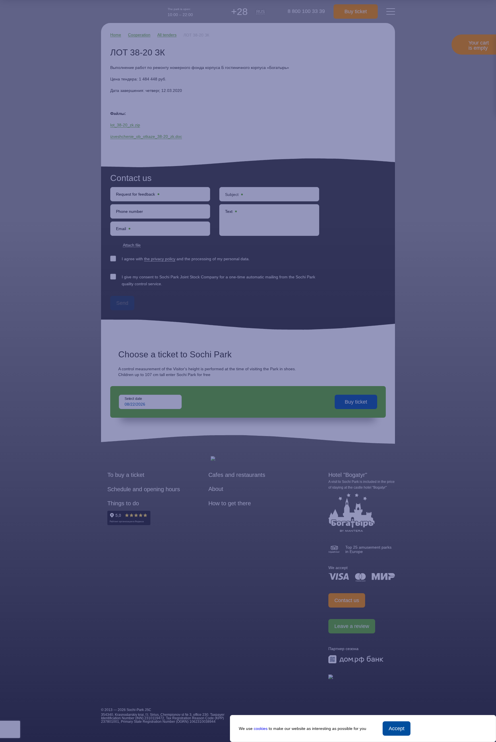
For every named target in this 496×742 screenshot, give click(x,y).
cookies (261, 728)
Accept (396, 728)
